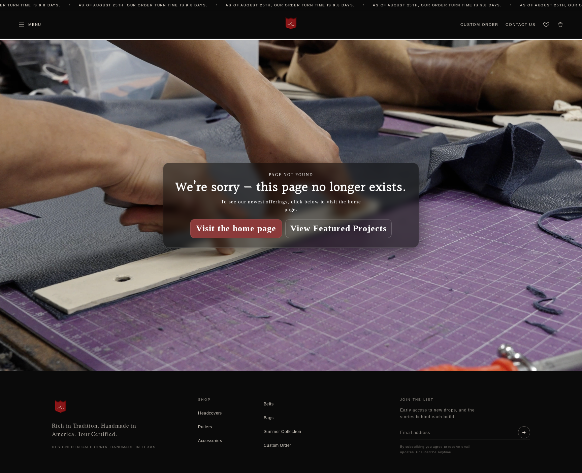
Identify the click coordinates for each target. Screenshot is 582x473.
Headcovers (210, 413)
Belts (268, 404)
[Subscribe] (524, 432)
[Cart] (560, 24)
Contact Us (521, 25)
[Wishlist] (546, 24)
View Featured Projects (338, 228)
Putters (205, 427)
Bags (269, 418)
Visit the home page (236, 228)
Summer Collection (282, 431)
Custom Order (479, 25)
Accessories (210, 440)
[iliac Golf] (291, 23)
